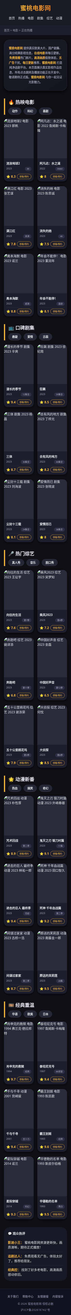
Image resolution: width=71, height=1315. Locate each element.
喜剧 (45, 111)
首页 (12, 18)
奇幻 (45, 788)
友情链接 (43, 1296)
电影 (31, 18)
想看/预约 (24, 177)
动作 (15, 111)
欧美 (30, 1014)
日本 (45, 1014)
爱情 (30, 337)
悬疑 (15, 337)
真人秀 (16, 562)
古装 (45, 337)
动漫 (59, 18)
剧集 (40, 18)
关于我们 (13, 1296)
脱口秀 (50, 562)
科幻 (30, 111)
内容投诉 (58, 1296)
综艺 (50, 18)
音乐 (33, 562)
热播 (21, 18)
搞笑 (30, 788)
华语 (15, 1014)
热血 (15, 788)
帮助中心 (28, 1296)
